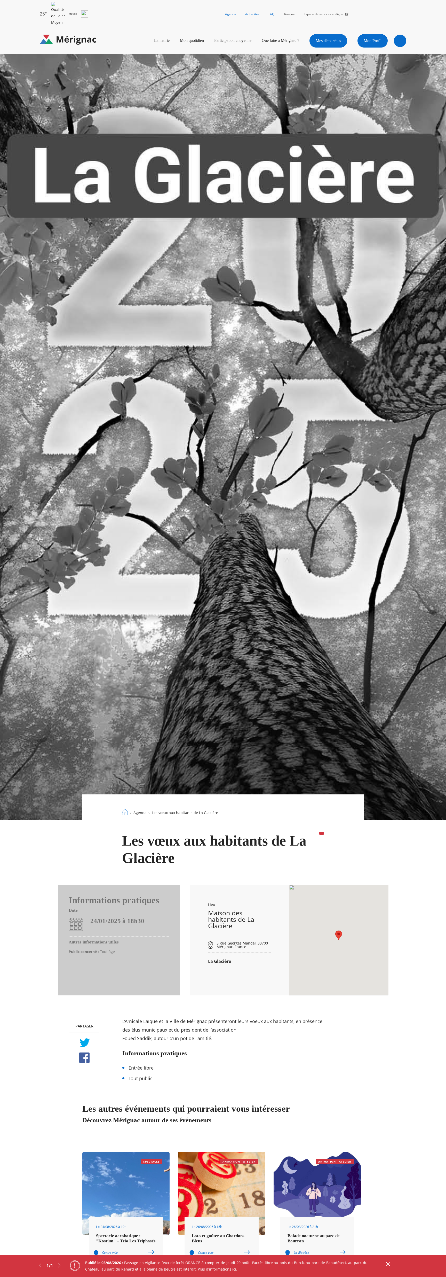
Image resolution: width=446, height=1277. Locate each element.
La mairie (162, 40)
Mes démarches (328, 40)
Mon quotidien (192, 40)
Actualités (252, 14)
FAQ (271, 14)
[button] (338, 935)
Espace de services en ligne (323, 14)
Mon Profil (372, 40)
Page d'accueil (125, 812)
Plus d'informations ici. (217, 1269)
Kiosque (289, 14)
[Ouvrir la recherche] (400, 41)
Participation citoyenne (232, 40)
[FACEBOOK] (84, 1057)
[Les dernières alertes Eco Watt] (84, 14)
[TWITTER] (84, 1043)
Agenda (230, 14)
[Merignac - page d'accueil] (68, 41)
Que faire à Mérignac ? (280, 40)
